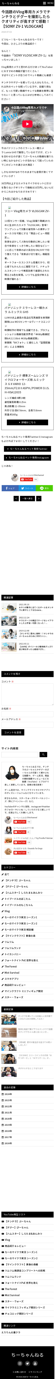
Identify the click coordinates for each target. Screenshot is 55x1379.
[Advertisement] (27, 526)
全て (7, 874)
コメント (7, 681)
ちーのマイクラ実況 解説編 (19, 929)
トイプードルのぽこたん (18, 898)
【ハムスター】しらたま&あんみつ (23, 1233)
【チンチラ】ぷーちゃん (18, 880)
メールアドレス (11, 719)
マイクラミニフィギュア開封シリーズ (25, 1307)
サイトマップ (36, 1372)
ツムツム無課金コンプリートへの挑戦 (25, 1270)
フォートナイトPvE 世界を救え (21, 1282)
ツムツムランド (13, 948)
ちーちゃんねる (11, 3)
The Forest (11, 966)
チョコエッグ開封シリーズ (19, 1313)
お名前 (6, 708)
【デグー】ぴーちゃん (16, 886)
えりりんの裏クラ (10, 1332)
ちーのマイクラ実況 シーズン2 (21, 923)
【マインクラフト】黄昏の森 (20, 935)
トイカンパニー (13, 954)
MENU (50, 2)
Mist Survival (12, 972)
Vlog (7, 911)
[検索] (43, 754)
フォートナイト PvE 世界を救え (21, 960)
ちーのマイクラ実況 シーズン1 (21, 917)
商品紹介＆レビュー (15, 984)
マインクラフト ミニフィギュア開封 (24, 991)
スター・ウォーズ (14, 997)
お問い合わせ (20, 1372)
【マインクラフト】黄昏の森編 (21, 1264)
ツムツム (9, 941)
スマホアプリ (12, 978)
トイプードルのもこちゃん (19, 905)
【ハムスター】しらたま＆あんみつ (23, 892)
